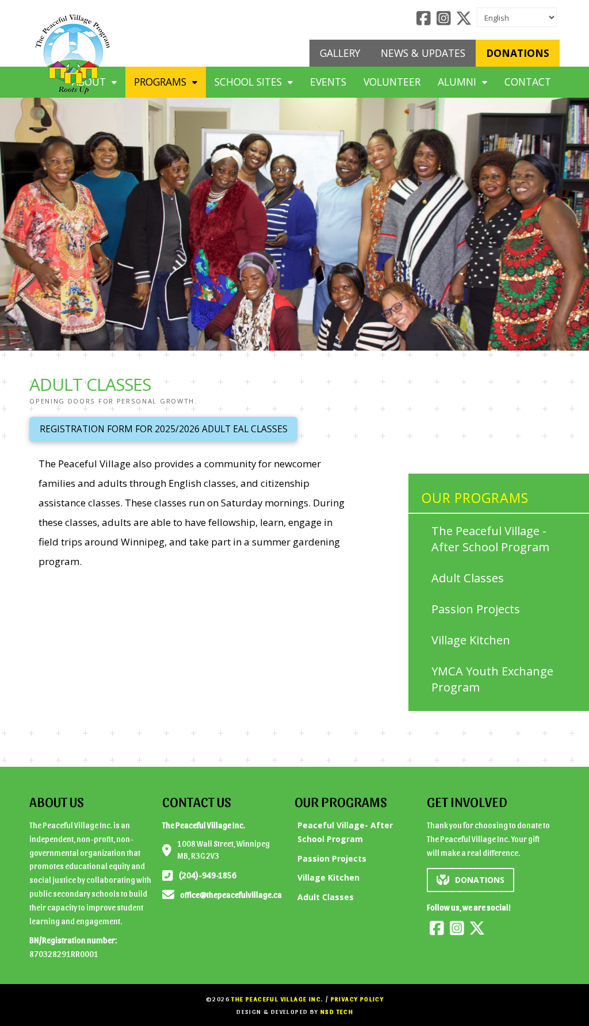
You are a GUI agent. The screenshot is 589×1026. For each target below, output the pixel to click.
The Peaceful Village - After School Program (490, 539)
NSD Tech (336, 1011)
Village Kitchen (470, 640)
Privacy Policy (357, 998)
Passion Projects (475, 609)
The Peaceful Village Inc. (277, 998)
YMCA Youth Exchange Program (492, 679)
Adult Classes (467, 578)
